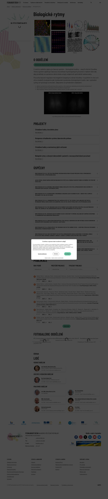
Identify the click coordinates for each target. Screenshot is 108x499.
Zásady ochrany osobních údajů (57, 257)
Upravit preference (42, 253)
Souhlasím (67, 253)
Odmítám (56, 253)
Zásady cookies (48, 257)
